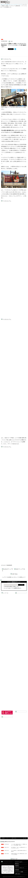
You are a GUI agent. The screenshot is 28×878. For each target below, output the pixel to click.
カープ (2, 39)
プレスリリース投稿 (19, 871)
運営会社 (17, 863)
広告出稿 (17, 869)
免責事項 (17, 865)
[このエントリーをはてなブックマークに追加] (15, 49)
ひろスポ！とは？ (18, 861)
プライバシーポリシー (19, 867)
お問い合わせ (17, 873)
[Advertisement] (14, 23)
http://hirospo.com (8, 872)
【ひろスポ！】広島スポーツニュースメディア (9, 4)
